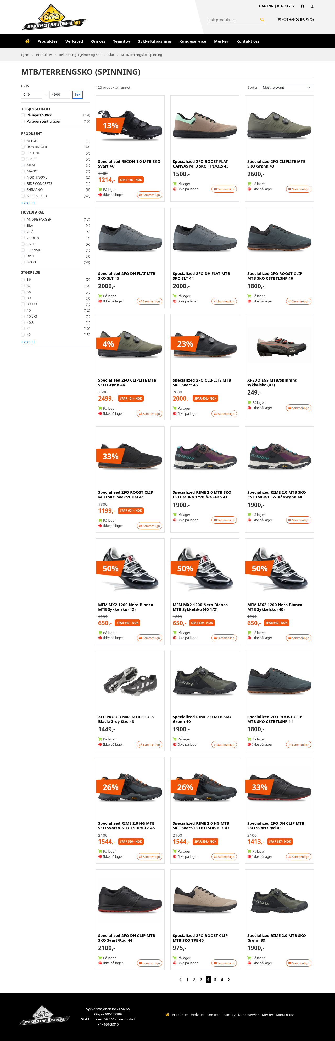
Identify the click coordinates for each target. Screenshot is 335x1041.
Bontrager (37, 146)
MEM (31, 165)
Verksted (74, 41)
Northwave (37, 177)
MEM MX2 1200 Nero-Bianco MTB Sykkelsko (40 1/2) (200, 607)
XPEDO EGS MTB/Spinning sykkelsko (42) (272, 382)
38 (29, 291)
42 (29, 334)
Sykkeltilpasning (154, 41)
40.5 (30, 322)
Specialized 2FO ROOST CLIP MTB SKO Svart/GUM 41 (125, 494)
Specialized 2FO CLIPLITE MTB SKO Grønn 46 (127, 382)
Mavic (32, 171)
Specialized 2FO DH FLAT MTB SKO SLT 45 (126, 276)
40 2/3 (32, 316)
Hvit (30, 243)
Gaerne (33, 153)
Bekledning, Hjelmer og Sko (80, 54)
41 (29, 328)
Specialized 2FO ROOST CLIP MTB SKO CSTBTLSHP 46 (274, 276)
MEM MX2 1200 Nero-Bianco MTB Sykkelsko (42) (125, 607)
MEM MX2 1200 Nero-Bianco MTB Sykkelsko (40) (274, 607)
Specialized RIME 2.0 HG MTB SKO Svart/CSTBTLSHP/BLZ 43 (201, 825)
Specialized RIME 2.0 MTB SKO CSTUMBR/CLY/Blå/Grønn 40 (276, 494)
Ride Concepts (39, 183)
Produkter (47, 41)
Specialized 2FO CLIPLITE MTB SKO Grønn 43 (276, 164)
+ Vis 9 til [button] (28, 342)
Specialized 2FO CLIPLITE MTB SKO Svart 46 (202, 382)
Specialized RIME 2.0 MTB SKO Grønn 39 (276, 938)
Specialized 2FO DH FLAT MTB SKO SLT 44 (201, 276)
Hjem (25, 54)
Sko (111, 54)
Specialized (37, 195)
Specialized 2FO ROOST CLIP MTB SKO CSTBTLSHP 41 (274, 719)
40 (29, 310)
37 (29, 285)
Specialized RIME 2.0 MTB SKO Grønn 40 (202, 719)
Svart (31, 262)
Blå (30, 225)
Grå (30, 231)
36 (29, 279)
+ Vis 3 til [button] (28, 203)
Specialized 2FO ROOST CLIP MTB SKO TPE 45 (200, 938)
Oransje (34, 250)
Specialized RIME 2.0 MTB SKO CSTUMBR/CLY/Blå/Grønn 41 (202, 494)
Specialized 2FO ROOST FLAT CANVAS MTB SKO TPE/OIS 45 (201, 164)
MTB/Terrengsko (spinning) (142, 54)
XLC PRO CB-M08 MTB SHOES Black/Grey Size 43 (126, 719)
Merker (221, 41)
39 (29, 298)
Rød (30, 256)
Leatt (31, 159)
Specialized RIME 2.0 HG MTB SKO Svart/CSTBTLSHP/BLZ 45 (126, 825)
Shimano (35, 189)
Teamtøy (121, 41)
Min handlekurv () (298, 19)
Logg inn (265, 6)
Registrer (285, 6)
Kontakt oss (247, 41)
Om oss (98, 41)
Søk (77, 94)
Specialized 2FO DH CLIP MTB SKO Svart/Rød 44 (126, 938)
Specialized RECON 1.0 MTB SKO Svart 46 (129, 164)
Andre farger (39, 219)
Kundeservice (192, 41)
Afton (32, 140)
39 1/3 (32, 304)
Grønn (33, 237)
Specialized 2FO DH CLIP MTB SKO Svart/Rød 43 (275, 825)
